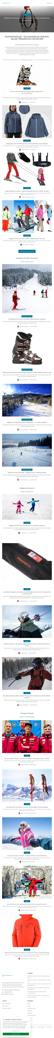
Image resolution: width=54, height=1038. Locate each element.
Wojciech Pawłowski (6, 1008)
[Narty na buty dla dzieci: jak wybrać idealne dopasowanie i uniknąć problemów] (27, 78)
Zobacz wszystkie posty (27, 261)
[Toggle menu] (50, 3)
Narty (29, 1003)
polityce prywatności (20, 1027)
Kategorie (30, 1001)
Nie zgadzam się (15, 1030)
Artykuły (30, 973)
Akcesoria (27, 88)
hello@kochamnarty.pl (8, 994)
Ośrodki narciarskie (27, 316)
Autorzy (4, 1001)
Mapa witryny (49, 1027)
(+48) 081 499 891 (8, 992)
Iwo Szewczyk (5, 1006)
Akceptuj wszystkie (16, 1034)
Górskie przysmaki (31, 1008)
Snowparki (30, 1013)
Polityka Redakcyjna (41, 1027)
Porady (27, 755)
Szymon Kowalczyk (6, 1003)
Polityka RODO (33, 1027)
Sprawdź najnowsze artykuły (27, 251)
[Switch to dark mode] (48, 3)
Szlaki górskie (27, 14)
